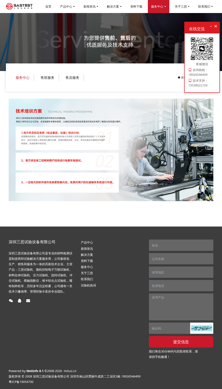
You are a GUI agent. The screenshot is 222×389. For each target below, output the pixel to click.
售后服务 (72, 77)
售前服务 (47, 77)
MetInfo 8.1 (35, 371)
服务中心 (22, 77)
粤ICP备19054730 (21, 382)
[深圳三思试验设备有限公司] (19, 6)
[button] (201, 328)
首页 (48, 6)
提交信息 (181, 341)
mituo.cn (70, 371)
